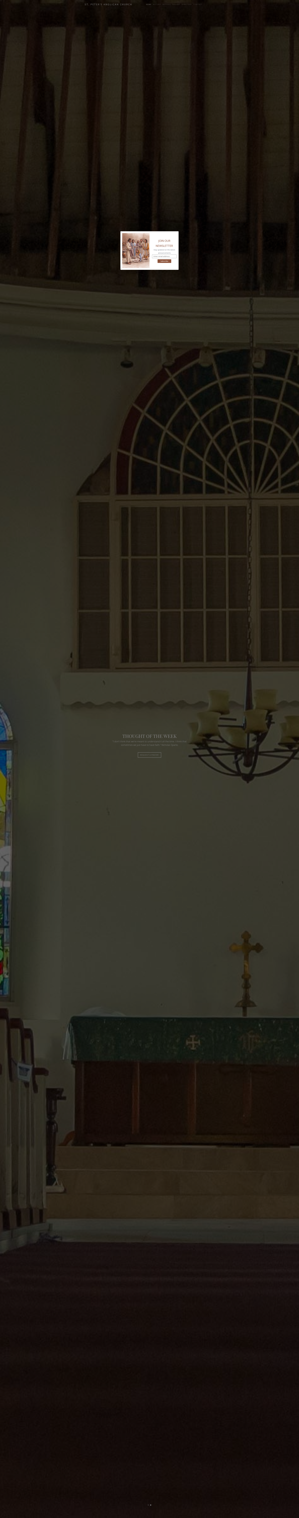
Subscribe (164, 261)
